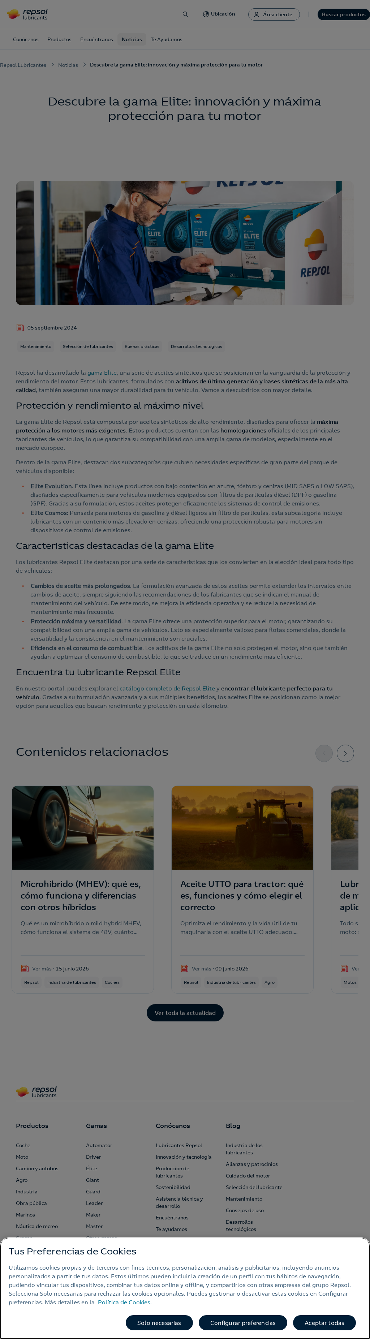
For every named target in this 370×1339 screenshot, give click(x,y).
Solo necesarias (159, 1322)
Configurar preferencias (243, 1322)
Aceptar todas (324, 1322)
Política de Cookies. (125, 1302)
